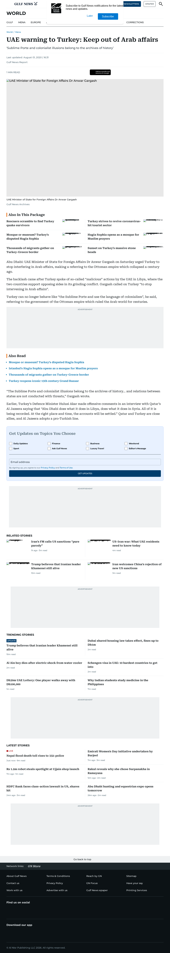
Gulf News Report (17, 62)
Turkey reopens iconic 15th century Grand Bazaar (44, 381)
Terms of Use (66, 467)
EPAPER (149, 4)
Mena (18, 32)
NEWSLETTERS (131, 4)
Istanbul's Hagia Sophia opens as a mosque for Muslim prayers (53, 368)
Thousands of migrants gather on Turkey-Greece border (49, 374)
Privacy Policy (48, 467)
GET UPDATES (85, 473)
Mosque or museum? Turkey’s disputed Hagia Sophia (46, 362)
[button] (9, 4)
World (9, 32)
